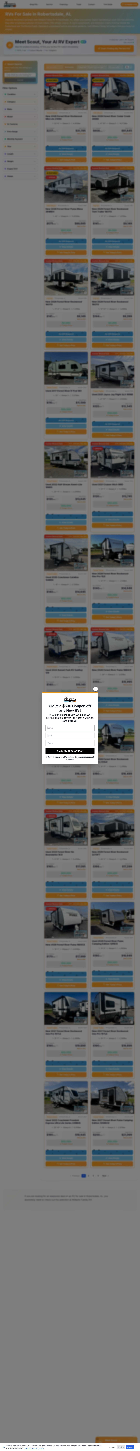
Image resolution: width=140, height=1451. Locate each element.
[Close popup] (95, 689)
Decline (121, 1447)
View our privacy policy (34, 1448)
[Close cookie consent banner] (136, 1447)
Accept (130, 1447)
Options (112, 1447)
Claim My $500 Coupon (70, 751)
